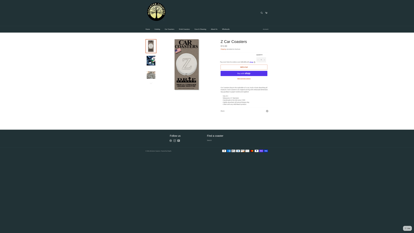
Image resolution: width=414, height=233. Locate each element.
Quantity (259, 55)
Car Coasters (169, 29)
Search (209, 140)
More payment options (244, 78)
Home (148, 29)
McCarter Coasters (155, 151)
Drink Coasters (184, 29)
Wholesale (226, 29)
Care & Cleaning (200, 29)
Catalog (157, 29)
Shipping (223, 49)
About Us (214, 29)
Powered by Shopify (166, 151)
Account (265, 29)
